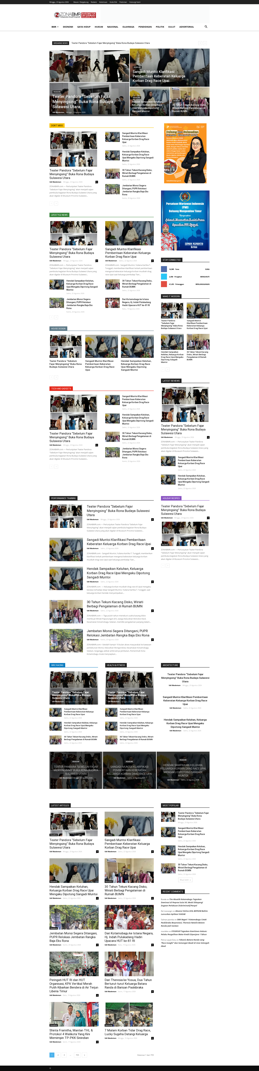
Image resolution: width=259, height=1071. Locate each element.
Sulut (171, 26)
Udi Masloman (55, 182)
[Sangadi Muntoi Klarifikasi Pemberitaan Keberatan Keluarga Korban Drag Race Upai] (170, 68)
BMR (54, 26)
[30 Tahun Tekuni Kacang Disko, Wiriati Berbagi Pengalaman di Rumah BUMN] (190, 101)
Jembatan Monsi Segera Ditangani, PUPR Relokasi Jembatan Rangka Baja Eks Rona (73, 937)
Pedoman (123, 2)
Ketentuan (103, 2)
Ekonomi (68, 26)
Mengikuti (205, 277)
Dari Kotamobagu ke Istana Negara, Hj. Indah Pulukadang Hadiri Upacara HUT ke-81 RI (136, 302)
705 (77, 1055)
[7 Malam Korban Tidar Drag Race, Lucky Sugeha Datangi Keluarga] (129, 1014)
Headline (57, 92)
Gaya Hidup (84, 26)
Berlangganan (203, 284)
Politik (160, 26)
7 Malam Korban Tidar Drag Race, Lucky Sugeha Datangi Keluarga (128, 1032)
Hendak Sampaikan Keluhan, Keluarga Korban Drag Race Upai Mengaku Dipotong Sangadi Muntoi (136, 365)
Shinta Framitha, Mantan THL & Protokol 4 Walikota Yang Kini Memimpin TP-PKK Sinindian (71, 1034)
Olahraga (128, 26)
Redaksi (94, 2)
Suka (207, 269)
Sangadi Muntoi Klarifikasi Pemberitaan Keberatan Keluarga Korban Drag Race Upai (127, 252)
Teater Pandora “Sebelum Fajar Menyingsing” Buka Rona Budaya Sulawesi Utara (110, 43)
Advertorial (186, 26)
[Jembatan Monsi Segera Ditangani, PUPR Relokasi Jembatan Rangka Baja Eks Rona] (112, 189)
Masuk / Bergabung (80, 2)
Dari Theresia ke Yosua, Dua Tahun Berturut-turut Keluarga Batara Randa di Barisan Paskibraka (128, 983)
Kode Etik (113, 2)
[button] (206, 27)
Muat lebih (184, 880)
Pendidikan (145, 26)
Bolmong (109, 1025)
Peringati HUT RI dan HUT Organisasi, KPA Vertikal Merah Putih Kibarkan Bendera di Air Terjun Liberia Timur (73, 985)
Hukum (99, 26)
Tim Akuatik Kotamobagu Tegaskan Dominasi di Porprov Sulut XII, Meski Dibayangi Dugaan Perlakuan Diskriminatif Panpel (182, 902)
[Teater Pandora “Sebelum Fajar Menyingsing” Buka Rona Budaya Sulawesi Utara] (89, 82)
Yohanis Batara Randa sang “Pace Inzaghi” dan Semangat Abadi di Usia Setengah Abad (185, 942)
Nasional (112, 26)
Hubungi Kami (134, 2)
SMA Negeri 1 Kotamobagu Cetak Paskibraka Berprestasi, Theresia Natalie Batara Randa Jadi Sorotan (184, 922)
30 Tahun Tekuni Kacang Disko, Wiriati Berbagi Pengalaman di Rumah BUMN (137, 173)
